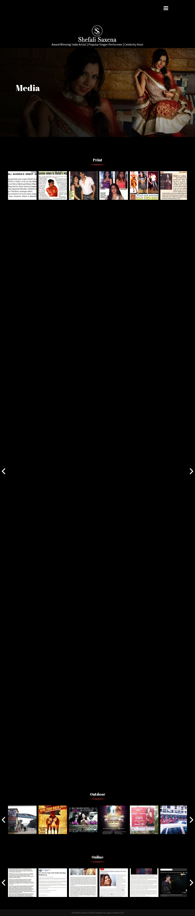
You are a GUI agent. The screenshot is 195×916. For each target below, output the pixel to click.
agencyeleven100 (115, 912)
